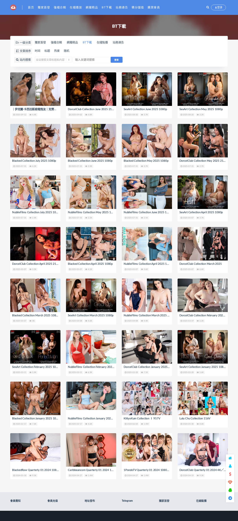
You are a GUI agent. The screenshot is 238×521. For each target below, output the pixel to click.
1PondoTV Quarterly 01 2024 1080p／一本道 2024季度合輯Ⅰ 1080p (166, 470)
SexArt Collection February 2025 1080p (36, 367)
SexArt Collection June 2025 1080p (145, 109)
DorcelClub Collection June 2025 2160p (92, 109)
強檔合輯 (60, 7)
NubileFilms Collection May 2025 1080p (92, 212)
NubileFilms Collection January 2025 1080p (94, 418)
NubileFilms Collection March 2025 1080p (149, 315)
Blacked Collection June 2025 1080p (90, 160)
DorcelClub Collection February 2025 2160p (206, 315)
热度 (57, 50)
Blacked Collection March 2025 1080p (35, 315)
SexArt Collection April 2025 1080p (201, 212)
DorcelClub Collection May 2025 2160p (203, 160)
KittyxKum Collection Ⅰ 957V (142, 418)
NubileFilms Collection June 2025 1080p (148, 212)
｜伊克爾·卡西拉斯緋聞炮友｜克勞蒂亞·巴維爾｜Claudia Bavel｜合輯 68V (57, 109)
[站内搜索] (207, 7)
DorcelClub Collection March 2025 (200, 264)
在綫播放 (76, 7)
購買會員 (154, 7)
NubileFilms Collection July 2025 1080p (36, 212)
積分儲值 (138, 7)
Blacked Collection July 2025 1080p (34, 160)
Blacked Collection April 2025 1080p (90, 264)
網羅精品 (92, 7)
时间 (37, 50)
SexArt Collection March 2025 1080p (90, 315)
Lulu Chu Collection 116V (194, 418)
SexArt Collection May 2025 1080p (201, 109)
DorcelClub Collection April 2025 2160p (36, 264)
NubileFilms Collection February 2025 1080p (95, 367)
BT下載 (107, 7)
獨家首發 (44, 7)
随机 (66, 50)
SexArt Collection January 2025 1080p (203, 367)
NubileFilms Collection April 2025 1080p (148, 264)
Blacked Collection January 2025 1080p (36, 418)
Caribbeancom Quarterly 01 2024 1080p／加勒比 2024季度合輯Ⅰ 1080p (113, 470)
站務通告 (122, 7)
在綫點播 (102, 42)
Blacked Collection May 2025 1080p (146, 160)
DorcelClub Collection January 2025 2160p (150, 367)
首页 (31, 7)
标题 (47, 50)
